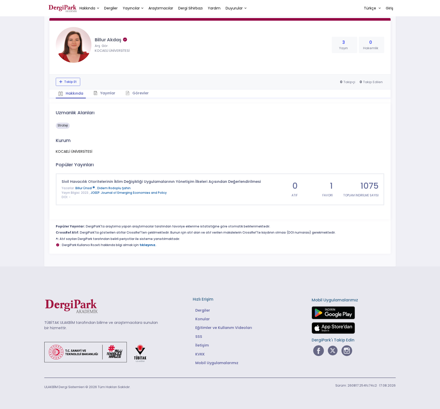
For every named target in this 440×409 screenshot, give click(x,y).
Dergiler (111, 8)
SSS (198, 336)
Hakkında (87, 8)
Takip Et (70, 82)
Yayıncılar (131, 8)
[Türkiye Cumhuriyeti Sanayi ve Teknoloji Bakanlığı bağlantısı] (98, 351)
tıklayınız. (148, 245)
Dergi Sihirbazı (190, 8)
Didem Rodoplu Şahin (114, 188)
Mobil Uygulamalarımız (216, 362)
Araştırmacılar (160, 8)
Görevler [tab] (140, 93)
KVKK (200, 354)
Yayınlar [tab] (107, 93)
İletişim (202, 345)
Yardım (214, 8)
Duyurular (234, 8)
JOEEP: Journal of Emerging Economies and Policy (129, 193)
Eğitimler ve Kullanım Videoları (223, 327)
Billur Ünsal (84, 188)
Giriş (389, 8)
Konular (202, 319)
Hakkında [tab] (74, 93)
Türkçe (370, 8)
